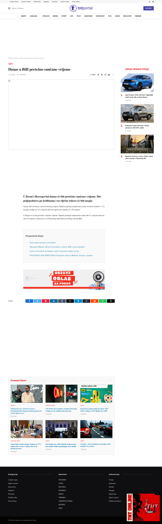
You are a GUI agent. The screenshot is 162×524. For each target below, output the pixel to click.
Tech (79, 16)
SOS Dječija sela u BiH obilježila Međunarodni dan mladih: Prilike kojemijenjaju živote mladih (61, 445)
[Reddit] (10, 191)
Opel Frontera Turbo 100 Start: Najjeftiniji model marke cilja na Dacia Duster (139, 96)
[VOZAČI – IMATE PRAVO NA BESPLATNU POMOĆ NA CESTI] (96, 429)
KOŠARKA (62, 487)
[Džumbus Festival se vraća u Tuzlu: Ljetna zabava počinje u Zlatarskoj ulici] (137, 144)
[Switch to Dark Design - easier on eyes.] (149, 1)
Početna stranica (13, 58)
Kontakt (148, 8)
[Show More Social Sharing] (113, 74)
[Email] (10, 175)
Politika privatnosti (115, 501)
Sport (63, 16)
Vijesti (23, 16)
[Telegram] (10, 196)
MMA (60, 508)
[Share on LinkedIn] (109, 74)
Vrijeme (138, 16)
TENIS (61, 483)
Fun (109, 16)
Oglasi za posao (26, 1)
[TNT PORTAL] (81, 8)
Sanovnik (88, 16)
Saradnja (111, 490)
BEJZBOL (62, 504)
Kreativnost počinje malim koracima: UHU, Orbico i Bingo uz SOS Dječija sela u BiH (94, 410)
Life (71, 16)
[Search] (153, 1)
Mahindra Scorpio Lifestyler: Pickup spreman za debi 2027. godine (137, 126)
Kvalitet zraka (65, 1)
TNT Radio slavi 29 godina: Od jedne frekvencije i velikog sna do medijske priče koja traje (61, 410)
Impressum (112, 483)
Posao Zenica (76, 1)
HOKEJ (61, 494)
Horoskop (55, 1)
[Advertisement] (81, 38)
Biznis (55, 16)
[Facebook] (10, 160)
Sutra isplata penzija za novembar (43, 242)
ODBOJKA (62, 497)
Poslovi (46, 16)
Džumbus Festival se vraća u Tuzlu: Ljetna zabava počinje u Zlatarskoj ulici (139, 157)
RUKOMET (62, 490)
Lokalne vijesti (14, 1)
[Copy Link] (105, 74)
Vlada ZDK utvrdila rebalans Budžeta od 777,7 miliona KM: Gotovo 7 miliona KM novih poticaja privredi (26, 446)
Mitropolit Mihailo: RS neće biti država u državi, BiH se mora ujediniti (57, 247)
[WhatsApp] (10, 201)
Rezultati (127, 16)
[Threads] (10, 206)
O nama (111, 480)
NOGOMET (62, 480)
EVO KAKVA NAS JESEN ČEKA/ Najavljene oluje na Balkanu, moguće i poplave (61, 255)
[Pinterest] (10, 170)
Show (117, 16)
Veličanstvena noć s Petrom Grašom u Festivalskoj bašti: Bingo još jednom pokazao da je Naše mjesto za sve (26, 411)
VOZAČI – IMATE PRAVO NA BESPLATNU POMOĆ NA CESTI (95, 445)
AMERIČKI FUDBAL (66, 501)
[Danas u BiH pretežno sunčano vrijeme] (61, 114)
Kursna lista (37, 1)
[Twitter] (10, 165)
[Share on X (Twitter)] (101, 74)
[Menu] (9, 8)
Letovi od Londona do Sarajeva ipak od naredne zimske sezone (54, 251)
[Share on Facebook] (98, 74)
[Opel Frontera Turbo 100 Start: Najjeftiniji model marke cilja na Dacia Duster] (137, 82)
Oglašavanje (112, 494)
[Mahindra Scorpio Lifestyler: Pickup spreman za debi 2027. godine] (137, 113)
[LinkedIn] (10, 185)
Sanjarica (46, 1)
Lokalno (33, 16)
